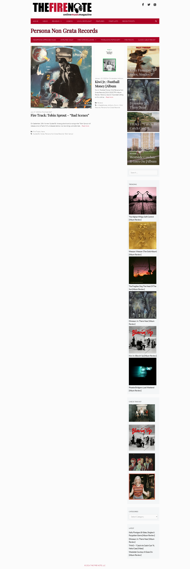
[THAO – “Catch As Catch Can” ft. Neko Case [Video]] (143, 130)
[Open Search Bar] (156, 21)
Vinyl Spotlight (84, 21)
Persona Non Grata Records (54, 134)
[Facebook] (142, 4)
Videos (69, 21)
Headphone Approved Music (44, 40)
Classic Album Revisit (146, 40)
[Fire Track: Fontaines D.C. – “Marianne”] (142, 469)
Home (35, 21)
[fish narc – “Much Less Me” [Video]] (142, 420)
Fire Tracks (129, 40)
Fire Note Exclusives (86, 40)
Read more (85, 126)
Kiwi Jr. (116, 105)
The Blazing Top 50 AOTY (110, 40)
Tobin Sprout (69, 134)
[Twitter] (148, 4)
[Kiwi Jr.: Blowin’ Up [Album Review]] (142, 449)
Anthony (110, 105)
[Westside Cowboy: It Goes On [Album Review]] (143, 163)
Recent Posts (128, 21)
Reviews (55, 21)
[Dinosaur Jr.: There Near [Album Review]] (143, 109)
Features (100, 21)
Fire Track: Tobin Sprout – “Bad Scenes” (60, 115)
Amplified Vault (66, 40)
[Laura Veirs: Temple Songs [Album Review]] (142, 498)
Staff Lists (113, 21)
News (45, 21)
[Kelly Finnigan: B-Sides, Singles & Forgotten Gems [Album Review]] (143, 76)
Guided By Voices (39, 134)
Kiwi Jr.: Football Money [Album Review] (107, 85)
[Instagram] (154, 4)
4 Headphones (102, 105)
